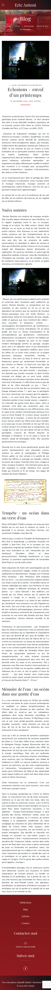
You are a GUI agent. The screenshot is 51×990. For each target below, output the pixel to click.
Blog (14, 85)
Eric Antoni (25, 5)
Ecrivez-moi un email (25, 946)
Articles (25, 916)
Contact (25, 923)
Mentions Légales (40, 982)
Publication (25, 902)
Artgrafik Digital (23, 982)
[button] (3, 5)
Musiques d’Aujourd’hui (30, 85)
